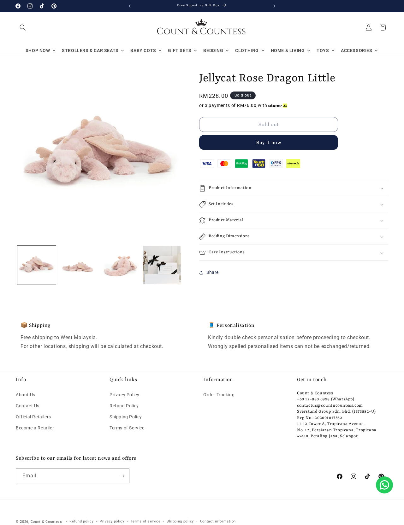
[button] (23, 27)
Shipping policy (180, 521)
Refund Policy (124, 405)
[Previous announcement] (130, 6)
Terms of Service (127, 427)
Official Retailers (33, 416)
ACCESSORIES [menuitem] (356, 50)
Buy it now (268, 143)
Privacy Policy (124, 394)
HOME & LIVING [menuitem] (288, 50)
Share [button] (212, 272)
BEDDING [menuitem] (213, 50)
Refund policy (81, 521)
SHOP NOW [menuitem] (38, 50)
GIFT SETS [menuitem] (179, 50)
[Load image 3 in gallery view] (120, 265)
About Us (25, 394)
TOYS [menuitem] (323, 50)
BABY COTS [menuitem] (143, 50)
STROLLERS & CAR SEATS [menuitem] (90, 50)
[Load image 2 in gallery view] (78, 265)
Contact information (218, 521)
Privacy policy (112, 521)
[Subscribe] (122, 476)
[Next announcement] (274, 6)
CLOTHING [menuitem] (247, 50)
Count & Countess (46, 522)
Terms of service (146, 521)
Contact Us (27, 405)
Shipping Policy (126, 416)
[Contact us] (384, 484)
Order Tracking (219, 394)
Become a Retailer (35, 427)
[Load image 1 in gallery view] (36, 265)
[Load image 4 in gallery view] (162, 265)
